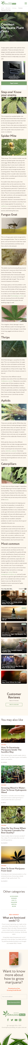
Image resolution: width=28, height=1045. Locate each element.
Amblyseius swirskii (7, 381)
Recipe (14, 906)
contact (10, 572)
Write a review (14, 704)
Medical (14, 904)
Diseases (14, 898)
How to (14, 900)
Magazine (14, 902)
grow (21, 557)
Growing (14, 8)
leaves (6, 500)
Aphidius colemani (11, 451)
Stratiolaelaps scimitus (17, 296)
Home (2, 8)
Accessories (14, 896)
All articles (8, 8)
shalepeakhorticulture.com (9, 574)
